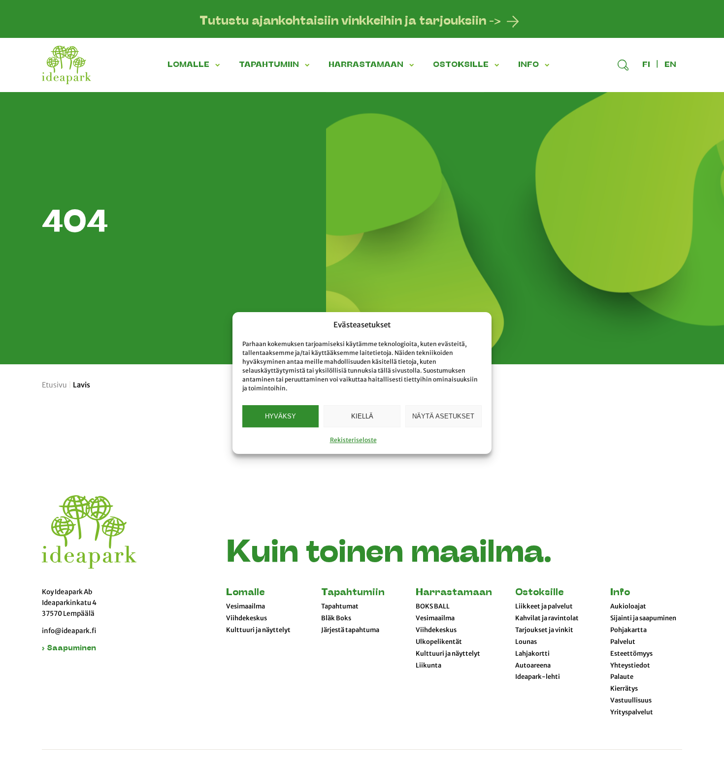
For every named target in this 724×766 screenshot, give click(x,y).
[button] (219, 65)
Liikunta (428, 665)
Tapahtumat (340, 606)
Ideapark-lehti (537, 676)
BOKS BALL (433, 606)
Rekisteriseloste (353, 440)
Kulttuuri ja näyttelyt (258, 630)
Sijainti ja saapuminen (643, 618)
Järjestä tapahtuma (350, 630)
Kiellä (362, 416)
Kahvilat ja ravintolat (547, 618)
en (670, 65)
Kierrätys (624, 688)
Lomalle (245, 593)
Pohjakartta (628, 630)
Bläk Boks (336, 618)
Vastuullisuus (631, 700)
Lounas (526, 641)
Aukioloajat (628, 606)
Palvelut (622, 641)
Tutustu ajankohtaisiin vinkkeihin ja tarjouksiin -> (350, 22)
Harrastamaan (454, 593)
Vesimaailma (245, 606)
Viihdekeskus (246, 618)
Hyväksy (280, 416)
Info (620, 593)
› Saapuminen (69, 648)
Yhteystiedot (630, 665)
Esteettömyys (631, 653)
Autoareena (533, 665)
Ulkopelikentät (439, 641)
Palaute (621, 676)
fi (646, 65)
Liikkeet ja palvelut (544, 606)
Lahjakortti (532, 653)
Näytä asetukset (443, 416)
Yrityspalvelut (631, 712)
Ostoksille (539, 593)
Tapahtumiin (353, 593)
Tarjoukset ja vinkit (544, 630)
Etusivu (54, 385)
